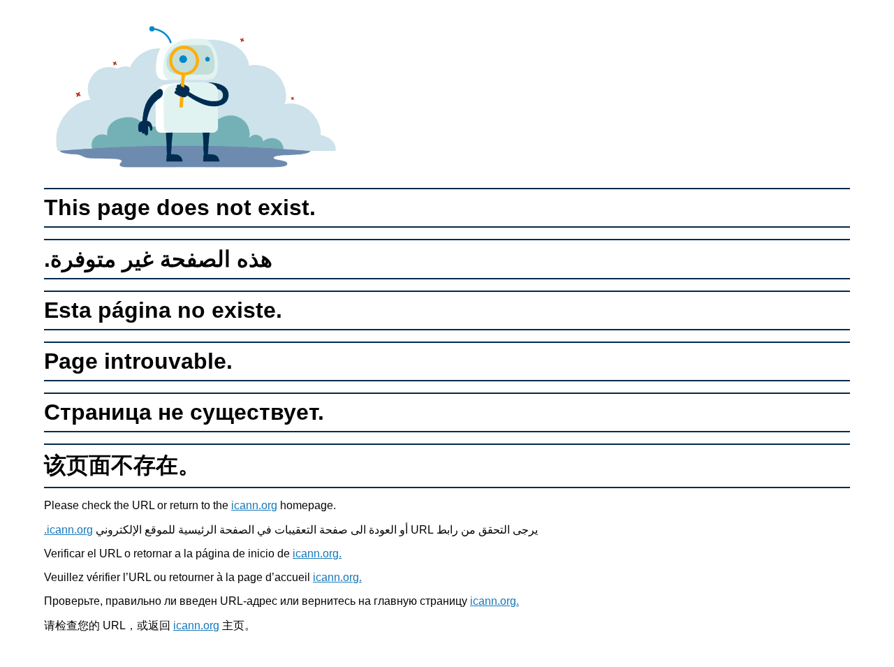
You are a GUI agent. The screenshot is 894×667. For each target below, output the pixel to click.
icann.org (254, 505)
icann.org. (68, 530)
